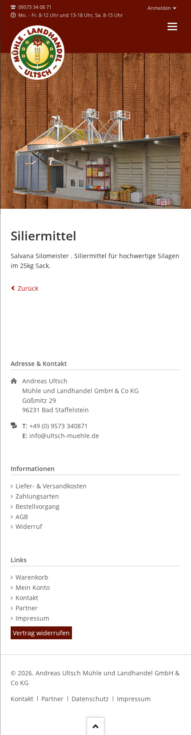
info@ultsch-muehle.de (64, 435)
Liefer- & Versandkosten (51, 486)
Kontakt (27, 597)
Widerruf (29, 526)
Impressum (32, 618)
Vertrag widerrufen (41, 633)
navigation (172, 26)
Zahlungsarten (37, 496)
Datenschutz (90, 698)
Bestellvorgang (38, 506)
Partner (27, 608)
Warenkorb (32, 577)
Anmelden (159, 7)
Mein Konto (33, 587)
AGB (22, 516)
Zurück (28, 288)
